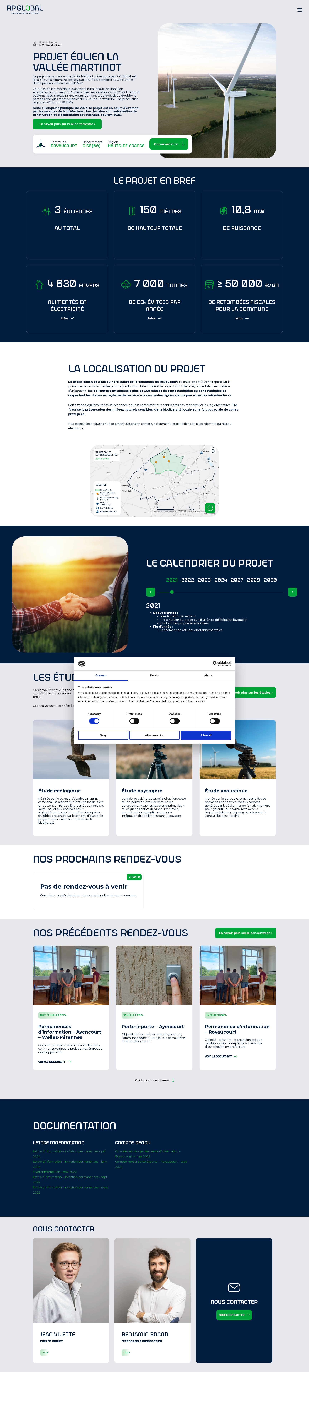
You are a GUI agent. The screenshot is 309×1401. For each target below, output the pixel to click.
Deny (103, 735)
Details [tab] (154, 675)
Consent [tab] (100, 675)
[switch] (134, 721)
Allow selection (154, 735)
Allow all (206, 735)
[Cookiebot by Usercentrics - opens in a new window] (215, 663)
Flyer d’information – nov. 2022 (55, 1172)
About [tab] (208, 675)
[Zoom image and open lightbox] (210, 508)
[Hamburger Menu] (299, 9)
